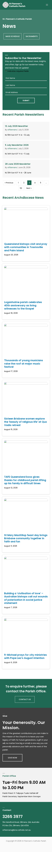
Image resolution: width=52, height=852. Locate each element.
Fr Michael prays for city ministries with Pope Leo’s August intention (25, 656)
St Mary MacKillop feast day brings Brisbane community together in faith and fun (25, 538)
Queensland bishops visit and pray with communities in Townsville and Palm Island (25, 247)
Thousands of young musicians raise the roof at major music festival (23, 364)
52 (21, 188)
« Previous (9, 182)
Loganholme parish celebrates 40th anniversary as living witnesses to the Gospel (23, 305)
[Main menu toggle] (46, 4)
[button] (12, 757)
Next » (29, 188)
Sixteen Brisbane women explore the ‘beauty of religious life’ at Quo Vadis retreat (25, 422)
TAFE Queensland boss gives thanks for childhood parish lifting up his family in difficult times (25, 480)
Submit (26, 100)
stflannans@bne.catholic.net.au (17, 830)
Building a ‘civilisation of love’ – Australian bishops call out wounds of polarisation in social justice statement (26, 598)
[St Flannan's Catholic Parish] (14, 5)
